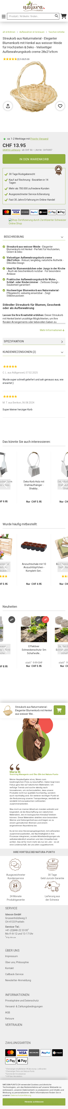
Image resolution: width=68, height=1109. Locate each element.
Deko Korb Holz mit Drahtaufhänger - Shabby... (34, 485)
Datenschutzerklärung (20, 1095)
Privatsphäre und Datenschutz (22, 1000)
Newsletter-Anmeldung (18, 980)
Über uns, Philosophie (17, 962)
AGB (7, 1012)
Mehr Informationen (51, 330)
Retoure (9, 1018)
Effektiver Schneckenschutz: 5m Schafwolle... (34, 650)
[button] (5, 484)
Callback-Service (14, 974)
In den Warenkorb (34, 159)
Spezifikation (14, 341)
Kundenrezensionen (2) (19, 352)
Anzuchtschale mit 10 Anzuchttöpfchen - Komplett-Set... (34, 567)
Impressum (11, 956)
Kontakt (9, 968)
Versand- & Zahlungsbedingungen (24, 1006)
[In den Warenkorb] (59, 710)
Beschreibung (14, 236)
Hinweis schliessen (34, 1102)
